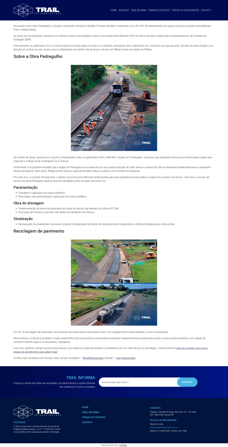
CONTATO (87, 422)
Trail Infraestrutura (125, 358)
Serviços (123, 10)
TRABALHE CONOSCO (93, 417)
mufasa (123, 445)
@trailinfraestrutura (93, 358)
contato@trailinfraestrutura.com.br (164, 427)
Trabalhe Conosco (159, 10)
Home (113, 10)
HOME (85, 407)
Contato (206, 10)
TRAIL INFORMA (90, 412)
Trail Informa (138, 10)
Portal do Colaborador (185, 10)
